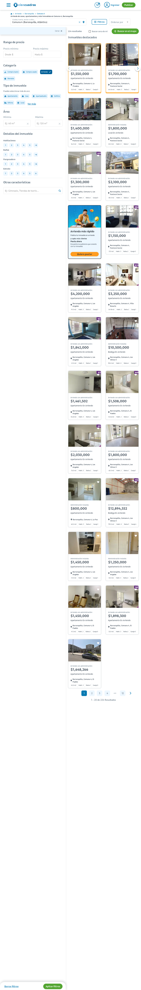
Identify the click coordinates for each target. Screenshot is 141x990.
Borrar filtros (11, 986)
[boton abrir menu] (8, 5)
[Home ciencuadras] (25, 5)
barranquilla (29, 14)
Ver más (32, 104)
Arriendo (18, 14)
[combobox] (120, 22)
